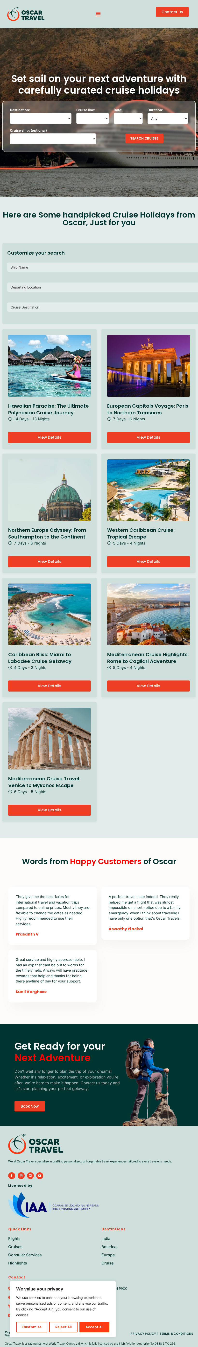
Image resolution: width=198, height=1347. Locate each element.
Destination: (20, 110)
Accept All (94, 1327)
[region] (63, 1309)
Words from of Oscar (99, 861)
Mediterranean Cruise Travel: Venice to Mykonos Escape (44, 782)
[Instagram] (21, 1175)
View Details (49, 437)
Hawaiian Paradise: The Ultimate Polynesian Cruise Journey (48, 409)
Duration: (155, 110)
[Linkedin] (30, 1175)
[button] (98, 14)
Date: (118, 110)
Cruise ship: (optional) (28, 130)
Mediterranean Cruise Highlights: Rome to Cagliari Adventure (148, 658)
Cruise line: (85, 110)
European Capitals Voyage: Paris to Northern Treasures (147, 409)
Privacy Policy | (144, 1334)
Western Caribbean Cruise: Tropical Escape (141, 533)
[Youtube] (39, 1175)
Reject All (63, 1327)
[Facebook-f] (11, 1175)
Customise (32, 1327)
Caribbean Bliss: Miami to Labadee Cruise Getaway (39, 658)
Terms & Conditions (176, 1334)
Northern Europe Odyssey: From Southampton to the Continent (47, 533)
